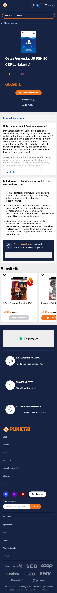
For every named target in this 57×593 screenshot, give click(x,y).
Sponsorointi (8, 525)
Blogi (5, 437)
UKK (5, 484)
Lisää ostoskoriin (30, 93)
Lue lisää (10, 172)
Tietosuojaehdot (9, 548)
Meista (6, 445)
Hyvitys (6, 556)
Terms (5, 540)
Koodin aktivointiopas (13, 118)
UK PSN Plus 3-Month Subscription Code (24, 170)
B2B (5, 452)
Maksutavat (7, 517)
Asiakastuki (37, 494)
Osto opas (7, 460)
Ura (4, 532)
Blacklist (6, 476)
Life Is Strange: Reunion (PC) (18, 303)
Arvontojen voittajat (11, 468)
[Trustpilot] (28, 255)
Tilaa (35, 506)
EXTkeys (32, 105)
